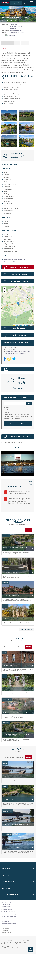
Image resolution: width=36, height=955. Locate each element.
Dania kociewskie (14, 24)
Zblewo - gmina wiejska (16, 30)
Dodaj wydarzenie (6, 919)
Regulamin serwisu (6, 904)
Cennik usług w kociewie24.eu (9, 911)
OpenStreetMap (24, 325)
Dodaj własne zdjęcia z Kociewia (9, 923)
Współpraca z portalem (7, 909)
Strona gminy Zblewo (11, 262)
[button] (18, 304)
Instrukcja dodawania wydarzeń (9, 914)
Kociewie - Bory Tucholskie (17, 32)
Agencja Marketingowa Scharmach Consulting (12, 947)
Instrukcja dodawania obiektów (9, 913)
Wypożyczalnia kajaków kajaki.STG (15, 259)
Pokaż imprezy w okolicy (19, 281)
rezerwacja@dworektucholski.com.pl (19, 351)
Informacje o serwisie (6, 902)
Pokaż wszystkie (26, 629)
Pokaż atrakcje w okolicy (19, 274)
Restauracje (13, 28)
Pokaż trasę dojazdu (19, 335)
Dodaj (28, 530)
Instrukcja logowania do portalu (9, 916)
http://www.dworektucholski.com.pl (15, 353)
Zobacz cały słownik (18, 424)
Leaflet (16, 325)
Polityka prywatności (6, 906)
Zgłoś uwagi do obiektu (19, 436)
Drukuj (19, 369)
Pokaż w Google (19, 328)
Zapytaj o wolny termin (19, 267)
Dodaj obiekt (4, 918)
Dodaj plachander (5, 921)
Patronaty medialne (6, 907)
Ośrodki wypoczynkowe (16, 26)
